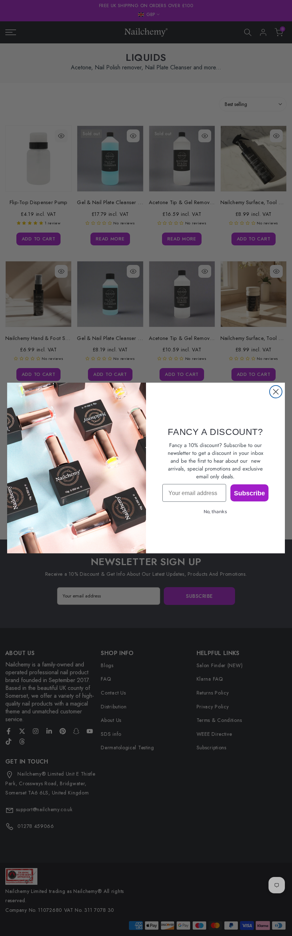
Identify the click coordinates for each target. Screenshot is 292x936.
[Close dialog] (276, 391)
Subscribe (249, 493)
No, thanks (215, 511)
